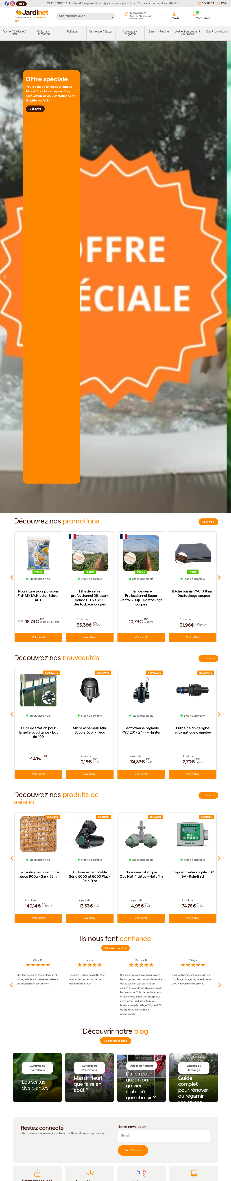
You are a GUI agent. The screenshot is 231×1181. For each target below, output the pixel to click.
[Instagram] (12, 3)
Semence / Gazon (101, 31)
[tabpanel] (115, 277)
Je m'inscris (133, 1150)
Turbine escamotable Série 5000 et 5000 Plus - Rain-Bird (38, 876)
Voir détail (38, 637)
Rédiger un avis (115, 948)
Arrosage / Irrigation (130, 33)
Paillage (72, 31)
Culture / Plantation (43, 33)
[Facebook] (7, 3)
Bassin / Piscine (159, 31)
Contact (207, 3)
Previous (5, 277)
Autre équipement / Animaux (187, 33)
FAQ (223, 3)
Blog (21, 4)
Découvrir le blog (115, 1040)
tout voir (208, 521)
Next (226, 277)
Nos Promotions (216, 31)
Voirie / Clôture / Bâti (14, 33)
